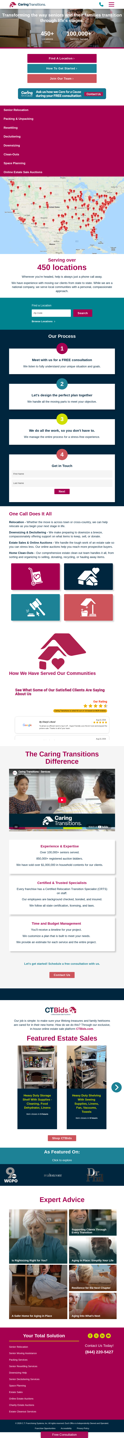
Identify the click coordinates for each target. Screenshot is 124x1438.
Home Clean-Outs (21, 553)
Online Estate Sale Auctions (23, 172)
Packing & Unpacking (18, 118)
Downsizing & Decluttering (27, 532)
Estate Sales (16, 1392)
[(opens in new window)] (11, 1175)
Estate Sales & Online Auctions (30, 542)
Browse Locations (42, 321)
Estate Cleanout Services (22, 1411)
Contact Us (62, 975)
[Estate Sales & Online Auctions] (35, 607)
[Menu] (111, 4)
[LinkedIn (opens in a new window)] (102, 1335)
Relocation (16, 522)
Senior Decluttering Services (24, 1379)
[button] (7, 1087)
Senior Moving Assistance (23, 1353)
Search (83, 313)
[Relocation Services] (35, 576)
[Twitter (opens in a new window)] (96, 1335)
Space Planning (14, 163)
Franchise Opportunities (46, 1429)
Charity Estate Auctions (21, 1405)
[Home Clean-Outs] (88, 607)
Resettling (11, 127)
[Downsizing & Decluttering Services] (88, 576)
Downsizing (12, 145)
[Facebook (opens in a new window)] (90, 1335)
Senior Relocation (16, 110)
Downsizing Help (18, 1372)
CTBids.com (84, 1028)
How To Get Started (60, 68)
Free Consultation (64, 1434)
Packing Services (18, 1359)
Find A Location (61, 58)
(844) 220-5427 (99, 1352)
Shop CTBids (64, 1138)
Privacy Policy (83, 1428)
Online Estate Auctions (21, 1398)
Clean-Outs (11, 154)
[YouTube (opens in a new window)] (108, 1335)
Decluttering (12, 136)
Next (62, 491)
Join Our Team (61, 78)
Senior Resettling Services (23, 1366)
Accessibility (66, 1428)
